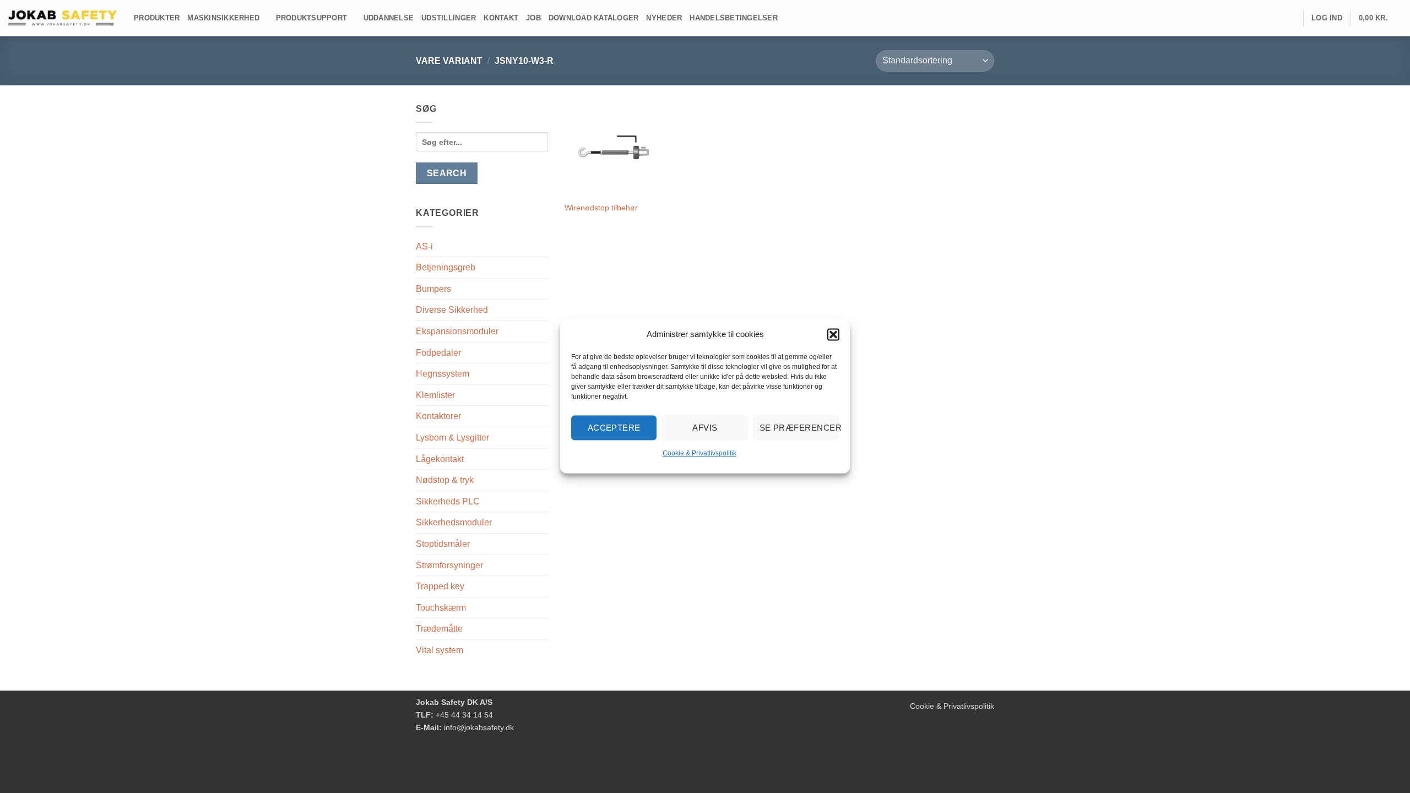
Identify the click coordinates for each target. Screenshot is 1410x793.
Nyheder (664, 18)
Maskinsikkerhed (223, 18)
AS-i (424, 246)
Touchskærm (441, 607)
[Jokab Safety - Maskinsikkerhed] (62, 18)
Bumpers (433, 289)
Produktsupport (312, 18)
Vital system (439, 650)
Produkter (157, 18)
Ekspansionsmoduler (457, 331)
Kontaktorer (438, 416)
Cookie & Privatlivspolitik (699, 453)
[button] (833, 334)
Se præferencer (799, 427)
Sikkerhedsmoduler (454, 522)
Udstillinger (448, 18)
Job (533, 18)
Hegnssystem (442, 373)
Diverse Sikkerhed (452, 309)
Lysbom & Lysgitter (452, 437)
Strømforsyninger (449, 565)
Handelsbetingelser (734, 18)
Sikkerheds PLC (448, 501)
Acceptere (614, 427)
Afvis (704, 427)
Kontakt (501, 18)
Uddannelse (389, 18)
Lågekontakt (440, 459)
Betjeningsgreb (445, 267)
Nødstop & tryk (445, 480)
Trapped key (440, 586)
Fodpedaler (438, 352)
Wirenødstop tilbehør (601, 207)
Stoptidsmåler (443, 543)
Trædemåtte (439, 628)
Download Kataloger (594, 18)
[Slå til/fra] (541, 267)
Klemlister (435, 395)
